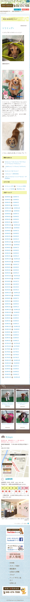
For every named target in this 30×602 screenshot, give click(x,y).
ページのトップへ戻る (20, 523)
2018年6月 (7, 335)
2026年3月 (16, 202)
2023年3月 (16, 253)
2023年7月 (16, 247)
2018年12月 (8, 326)
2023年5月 (16, 250)
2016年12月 (8, 360)
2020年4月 (7, 304)
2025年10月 (8, 211)
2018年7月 (16, 332)
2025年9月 (16, 211)
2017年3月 (16, 354)
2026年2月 (7, 205)
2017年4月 (7, 354)
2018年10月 (8, 329)
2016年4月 (7, 371)
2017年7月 (16, 349)
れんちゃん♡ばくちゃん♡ (12, 171)
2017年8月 (7, 349)
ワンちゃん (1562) (21, 186)
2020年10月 (8, 295)
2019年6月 (7, 318)
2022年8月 (7, 264)
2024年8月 (7, 230)
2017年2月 (7, 357)
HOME (12, 563)
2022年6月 (7, 267)
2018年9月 (16, 329)
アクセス (16, 9)
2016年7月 (16, 366)
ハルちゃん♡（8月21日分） (12, 173)
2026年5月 (16, 199)
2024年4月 (7, 236)
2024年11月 (17, 225)
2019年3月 (16, 320)
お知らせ (13, 583)
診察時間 (24, 9)
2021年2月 (7, 289)
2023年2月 (7, 256)
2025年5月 (16, 216)
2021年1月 (16, 289)
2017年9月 (16, 346)
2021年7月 (16, 281)
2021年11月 (17, 275)
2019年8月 (7, 315)
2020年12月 (8, 292)
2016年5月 (16, 368)
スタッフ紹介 (15, 566)
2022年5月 (16, 267)
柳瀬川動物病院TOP (5, 11)
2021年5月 (16, 284)
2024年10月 (8, 227)
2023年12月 (8, 242)
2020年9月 (16, 295)
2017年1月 (16, 357)
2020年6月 (7, 301)
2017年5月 (16, 351)
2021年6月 (7, 284)
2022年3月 (16, 270)
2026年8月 (7, 196)
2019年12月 (8, 309)
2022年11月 (17, 258)
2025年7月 (16, 213)
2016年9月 (16, 363)
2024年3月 (16, 236)
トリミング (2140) (9, 189)
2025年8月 (7, 213)
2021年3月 (16, 287)
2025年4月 (7, 219)
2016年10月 (8, 363)
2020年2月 (7, 306)
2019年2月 (7, 323)
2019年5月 (16, 318)
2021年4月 (7, 287)
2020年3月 (16, 304)
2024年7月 (16, 230)
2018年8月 (7, 332)
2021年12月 (8, 275)
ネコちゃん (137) (9, 186)
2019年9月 (16, 312)
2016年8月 (7, 366)
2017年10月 (8, 346)
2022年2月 (7, 273)
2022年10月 (8, 261)
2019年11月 (17, 309)
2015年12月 (8, 377)
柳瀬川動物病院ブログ (17, 11)
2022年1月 (16, 273)
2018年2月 (7, 340)
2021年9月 (16, 278)
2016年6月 (7, 368)
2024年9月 (16, 227)
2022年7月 (16, 264)
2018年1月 (16, 340)
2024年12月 (8, 225)
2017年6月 (7, 351)
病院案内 (13, 569)
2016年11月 (17, 360)
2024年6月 (7, 233)
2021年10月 (8, 278)
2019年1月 (16, 323)
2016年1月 (16, 374)
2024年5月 (16, 233)
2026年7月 (16, 196)
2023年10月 (8, 244)
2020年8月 (7, 298)
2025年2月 (7, 222)
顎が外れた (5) (21, 189)
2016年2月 (7, 374)
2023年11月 (17, 242)
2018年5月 (16, 335)
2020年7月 (16, 298)
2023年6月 (7, 250)
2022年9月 (16, 261)
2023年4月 (7, 253)
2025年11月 (17, 208)
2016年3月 (16, 371)
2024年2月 (7, 239)
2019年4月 (7, 320)
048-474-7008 (5, 448)
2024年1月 (16, 239)
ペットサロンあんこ (15, 579)
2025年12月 (8, 208)
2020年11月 (17, 292)
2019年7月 (16, 315)
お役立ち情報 (14, 572)
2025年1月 (16, 222)
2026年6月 (7, 199)
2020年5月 (16, 301)
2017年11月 (17, 343)
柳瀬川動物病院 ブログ (15, 387)
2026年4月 (7, 202)
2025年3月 (16, 219)
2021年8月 (7, 281)
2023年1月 (16, 256)
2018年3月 (16, 337)
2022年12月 (8, 258)
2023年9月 (16, 244)
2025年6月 (7, 216)
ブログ (12, 575)
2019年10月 (8, 312)
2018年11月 (17, 326)
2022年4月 (7, 270)
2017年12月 (8, 343)
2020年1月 (16, 306)
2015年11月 (17, 377)
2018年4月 (7, 337)
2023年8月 (7, 247)
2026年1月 (16, 205)
